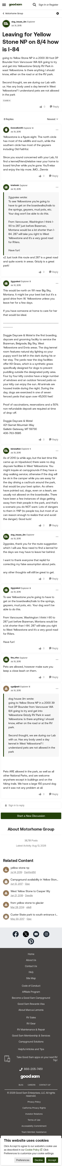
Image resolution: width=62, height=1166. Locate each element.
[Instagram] (46, 933)
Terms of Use (34, 1120)
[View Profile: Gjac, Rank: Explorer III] (6, 882)
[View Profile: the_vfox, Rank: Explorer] (6, 660)
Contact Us (31, 966)
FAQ (31, 972)
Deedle (29, 895)
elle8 (28, 907)
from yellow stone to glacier (27, 902)
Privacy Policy (34, 1102)
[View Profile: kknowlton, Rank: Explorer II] (6, 451)
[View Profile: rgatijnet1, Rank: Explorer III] (6, 689)
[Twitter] (25, 933)
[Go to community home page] (15, 4)
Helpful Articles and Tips (31, 1049)
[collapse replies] (31, 125)
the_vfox (15, 657)
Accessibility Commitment (34, 1126)
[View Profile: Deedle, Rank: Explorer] (6, 893)
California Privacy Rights (34, 1108)
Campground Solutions (31, 1041)
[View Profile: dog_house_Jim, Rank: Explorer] (6, 23)
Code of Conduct (31, 985)
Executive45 (17, 128)
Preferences (22, 1160)
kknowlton (16, 449)
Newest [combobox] (52, 119)
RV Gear (31, 1023)
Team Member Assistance (34, 1132)
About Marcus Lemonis (31, 1010)
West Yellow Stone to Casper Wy (30, 891)
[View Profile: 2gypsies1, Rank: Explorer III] (6, 283)
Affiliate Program (31, 991)
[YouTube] (36, 933)
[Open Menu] (58, 13)
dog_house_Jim (18, 22)
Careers (31, 1085)
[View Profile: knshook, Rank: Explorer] (6, 187)
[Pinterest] (31, 941)
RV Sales (31, 1017)
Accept (52, 1160)
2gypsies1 (15, 281)
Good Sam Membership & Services (31, 1035)
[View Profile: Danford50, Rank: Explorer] (6, 870)
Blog (21, 1085)
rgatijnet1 (15, 686)
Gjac (27, 883)
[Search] (34, 4)
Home (31, 954)
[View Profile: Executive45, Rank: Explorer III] (6, 130)
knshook (15, 185)
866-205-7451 (33, 1068)
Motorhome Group (14, 13)
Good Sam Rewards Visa (31, 1003)
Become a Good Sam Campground (31, 997)
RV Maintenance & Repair (31, 1029)
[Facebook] (15, 933)
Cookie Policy (32, 1149)
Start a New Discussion (31, 815)
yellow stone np (20, 867)
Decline (39, 1160)
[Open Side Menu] (4, 4)
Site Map (31, 978)
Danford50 (30, 872)
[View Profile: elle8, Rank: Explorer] (6, 905)
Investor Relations (34, 1114)
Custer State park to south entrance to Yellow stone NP (34, 914)
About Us (31, 960)
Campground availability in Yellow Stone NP (34, 879)
